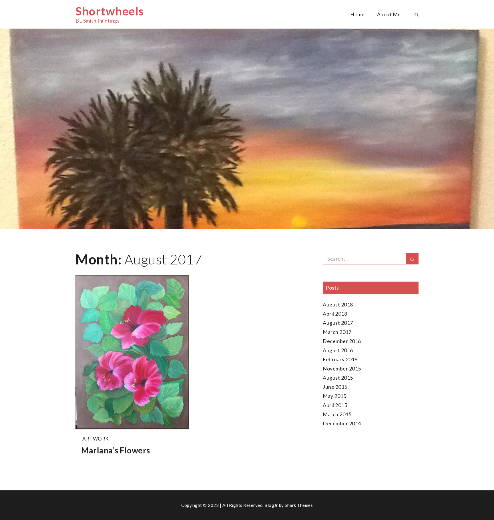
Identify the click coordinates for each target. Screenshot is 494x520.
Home (357, 14)
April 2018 (335, 313)
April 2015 (335, 405)
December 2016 (342, 341)
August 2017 (338, 323)
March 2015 (337, 414)
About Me (389, 14)
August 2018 (338, 304)
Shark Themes (299, 505)
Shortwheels (109, 11)
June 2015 (335, 387)
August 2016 (338, 350)
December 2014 (342, 423)
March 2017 (337, 332)
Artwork (95, 439)
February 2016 (340, 359)
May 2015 (334, 396)
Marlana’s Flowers (115, 450)
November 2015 (342, 368)
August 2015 (338, 377)
